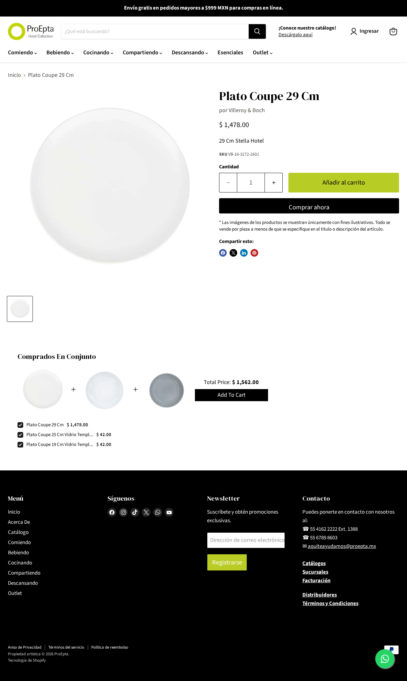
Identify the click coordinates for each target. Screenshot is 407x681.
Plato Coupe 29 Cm (45, 424)
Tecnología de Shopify (27, 660)
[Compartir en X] (233, 253)
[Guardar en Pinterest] (254, 253)
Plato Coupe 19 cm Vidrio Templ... (59, 444)
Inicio (14, 75)
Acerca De (19, 522)
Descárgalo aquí (296, 34)
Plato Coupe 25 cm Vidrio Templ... (59, 434)
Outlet (261, 53)
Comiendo (21, 53)
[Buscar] (257, 31)
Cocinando (97, 53)
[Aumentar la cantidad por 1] (274, 182)
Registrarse (227, 562)
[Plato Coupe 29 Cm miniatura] (19, 308)
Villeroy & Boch (247, 110)
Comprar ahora (309, 207)
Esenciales (230, 53)
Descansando (188, 53)
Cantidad (229, 167)
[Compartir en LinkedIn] (244, 253)
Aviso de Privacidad (24, 647)
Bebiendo (58, 53)
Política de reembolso (109, 647)
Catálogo (18, 532)
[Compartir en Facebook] (223, 253)
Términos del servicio (66, 647)
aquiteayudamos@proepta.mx (342, 546)
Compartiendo (141, 53)
